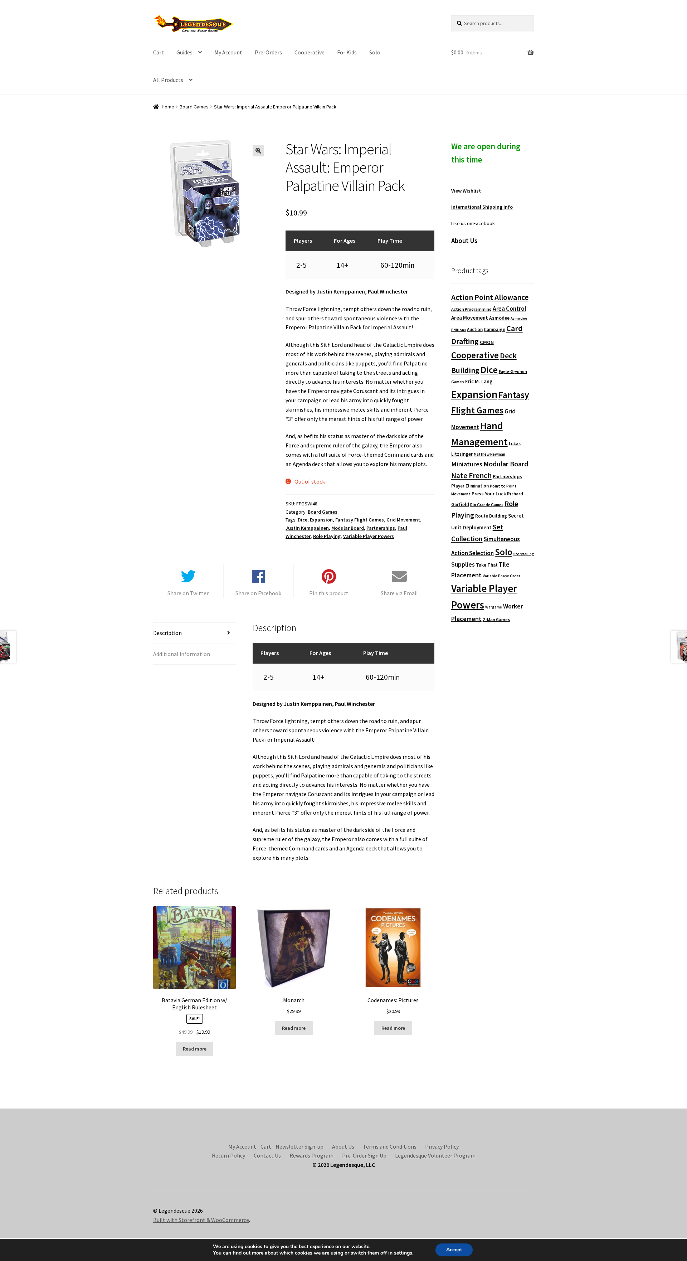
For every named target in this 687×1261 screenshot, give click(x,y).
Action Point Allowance (489, 297)
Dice (302, 519)
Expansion (321, 519)
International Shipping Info (482, 207)
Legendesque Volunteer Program (435, 1155)
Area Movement (469, 317)
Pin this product (329, 593)
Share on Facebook (258, 593)
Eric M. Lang (479, 381)
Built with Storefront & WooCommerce (201, 1219)
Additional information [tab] (181, 654)
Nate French (471, 475)
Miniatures (466, 464)
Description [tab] (167, 632)
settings (403, 1253)
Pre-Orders (268, 52)
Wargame (493, 607)
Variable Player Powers (368, 536)
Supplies (463, 564)
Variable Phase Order (501, 575)
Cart (158, 52)
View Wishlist (466, 191)
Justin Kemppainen (307, 528)
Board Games (194, 106)
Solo (374, 52)
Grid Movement (403, 519)
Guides (184, 52)
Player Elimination (470, 486)
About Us (343, 1146)
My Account (228, 52)
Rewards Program (311, 1155)
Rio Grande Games (486, 504)
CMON (487, 342)
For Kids (347, 52)
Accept (454, 1249)
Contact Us (267, 1155)
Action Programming (471, 309)
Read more (194, 1049)
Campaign (494, 329)
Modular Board (347, 528)
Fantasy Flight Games (359, 519)
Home (168, 106)
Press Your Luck (489, 493)
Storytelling (523, 554)
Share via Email (399, 593)
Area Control (509, 308)
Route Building (491, 516)
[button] (258, 150)
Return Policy (228, 1155)
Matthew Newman (489, 454)
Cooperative (309, 52)
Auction (475, 329)
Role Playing (327, 536)
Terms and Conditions (389, 1146)
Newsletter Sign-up (299, 1146)
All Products (168, 79)
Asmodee (499, 318)
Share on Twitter (188, 593)
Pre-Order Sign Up (364, 1155)
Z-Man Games (496, 619)
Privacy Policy (442, 1146)
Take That (487, 565)
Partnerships (380, 528)
